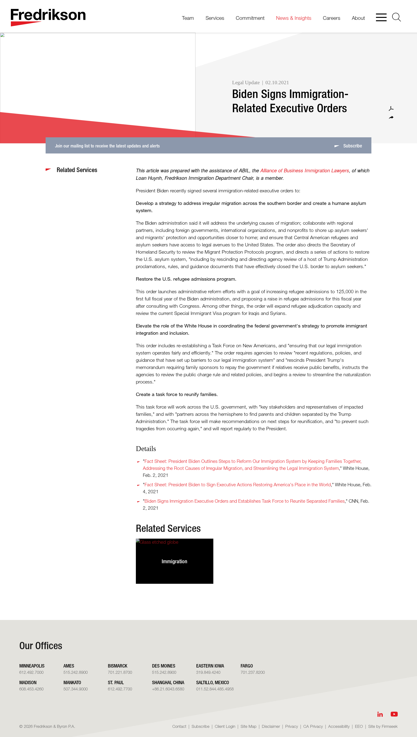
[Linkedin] (380, 714)
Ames (68, 665)
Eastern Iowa (210, 665)
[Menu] (381, 18)
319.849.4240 (208, 672)
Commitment (250, 18)
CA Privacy (313, 726)
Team (188, 18)
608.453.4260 (31, 688)
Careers (331, 18)
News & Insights (293, 18)
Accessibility (339, 726)
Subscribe (200, 726)
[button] (391, 117)
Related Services (168, 528)
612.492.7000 (31, 672)
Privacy (291, 726)
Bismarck (117, 665)
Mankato (72, 682)
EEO (359, 726)
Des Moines (163, 665)
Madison (27, 682)
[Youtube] (394, 714)
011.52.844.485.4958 (215, 688)
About (358, 18)
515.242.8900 (75, 672)
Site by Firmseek (383, 726)
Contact (179, 726)
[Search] (396, 17)
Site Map (249, 726)
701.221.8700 (120, 672)
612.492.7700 (120, 688)
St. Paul (116, 682)
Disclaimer (271, 726)
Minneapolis (31, 665)
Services (215, 18)
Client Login (225, 726)
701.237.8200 (253, 672)
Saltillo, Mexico (212, 682)
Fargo (247, 665)
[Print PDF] (391, 108)
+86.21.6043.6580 (168, 688)
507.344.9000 (75, 688)
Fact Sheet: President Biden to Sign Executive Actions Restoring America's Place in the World (238, 484)
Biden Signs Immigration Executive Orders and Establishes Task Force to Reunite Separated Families (245, 501)
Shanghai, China (168, 682)
